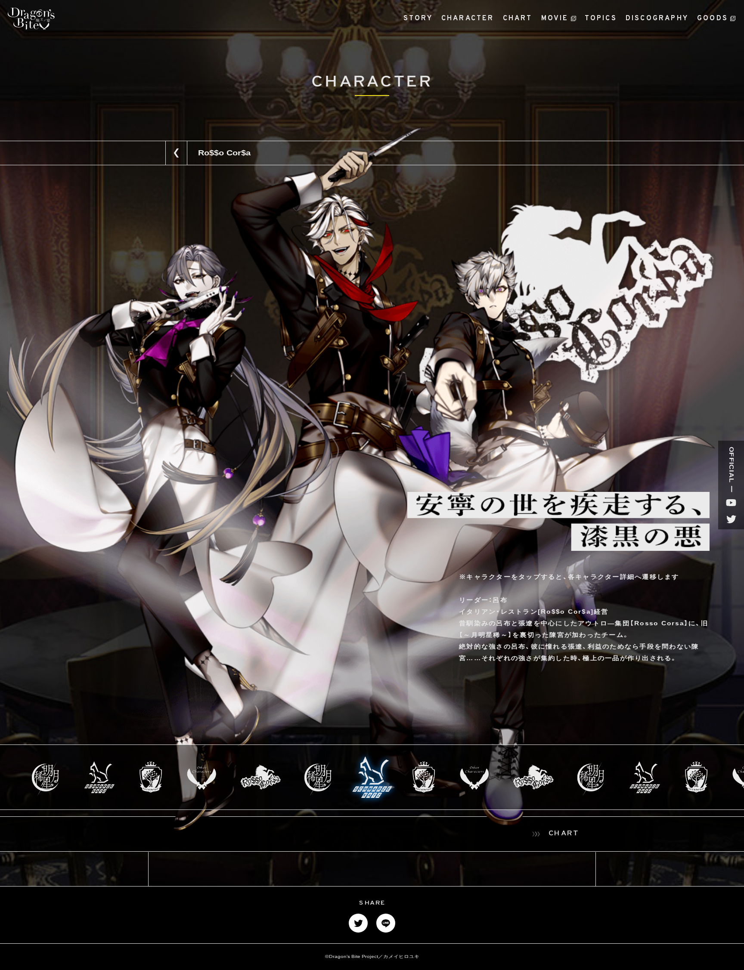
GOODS (712, 18)
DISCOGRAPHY (657, 18)
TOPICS (601, 18)
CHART (518, 18)
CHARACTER (467, 18)
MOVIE (555, 18)
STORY (418, 18)
